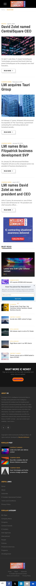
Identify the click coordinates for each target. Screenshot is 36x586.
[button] (18, 287)
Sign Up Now (18, 298)
